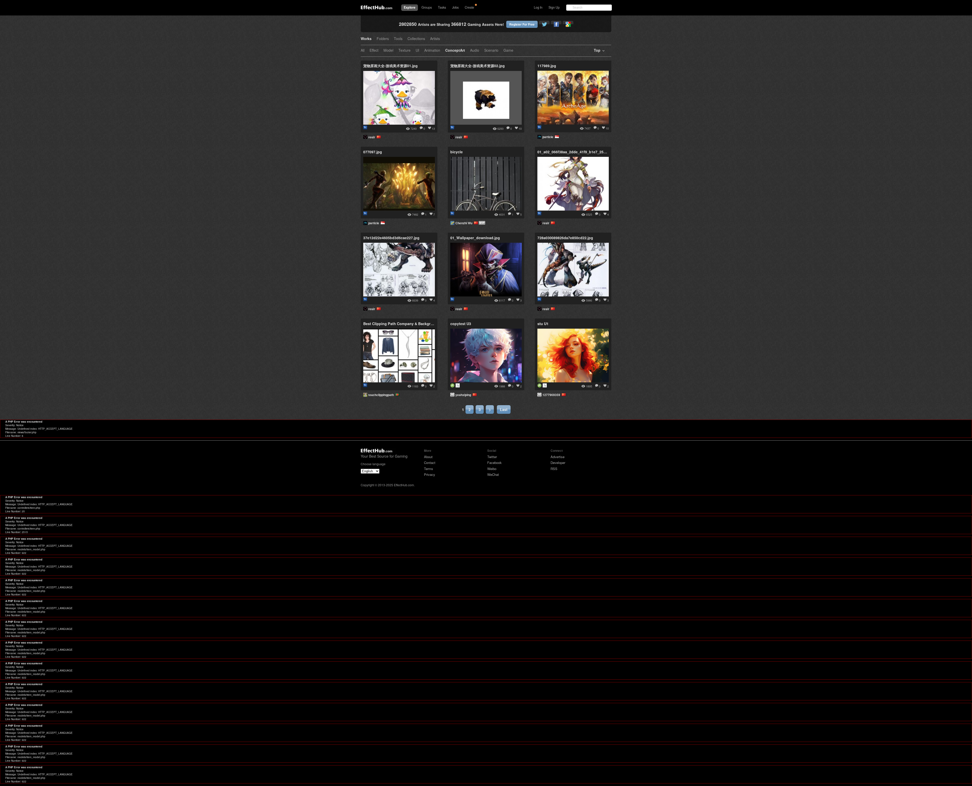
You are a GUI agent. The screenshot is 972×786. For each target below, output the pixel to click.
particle (548, 137)
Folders (383, 39)
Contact (429, 462)
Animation (432, 50)
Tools (398, 39)
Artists (435, 39)
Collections (416, 39)
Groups (426, 7)
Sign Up (554, 7)
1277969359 (552, 394)
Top (597, 50)
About (428, 456)
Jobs (455, 7)
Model (388, 50)
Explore (409, 7)
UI (417, 50)
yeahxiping (464, 394)
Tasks (442, 7)
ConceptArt (455, 50)
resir (372, 137)
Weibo (491, 468)
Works (366, 39)
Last (504, 409)
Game (508, 50)
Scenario (491, 50)
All (362, 50)
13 (433, 128)
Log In (538, 7)
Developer (558, 462)
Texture (404, 50)
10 (520, 128)
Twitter (492, 456)
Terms (428, 468)
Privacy (429, 474)
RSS (554, 468)
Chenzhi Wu (464, 223)
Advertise (557, 456)
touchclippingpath (381, 394)
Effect (374, 50)
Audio (474, 50)
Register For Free (522, 24)
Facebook (494, 462)
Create (469, 7)
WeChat (493, 474)
